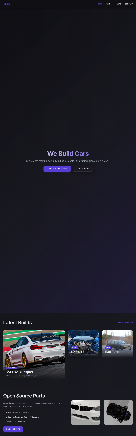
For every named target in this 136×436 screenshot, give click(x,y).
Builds (109, 4)
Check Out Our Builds (57, 169)
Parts (118, 4)
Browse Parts (82, 169)
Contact (129, 4)
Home (99, 4)
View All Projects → (125, 322)
